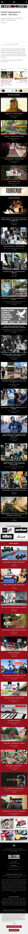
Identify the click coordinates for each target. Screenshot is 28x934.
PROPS (20, 902)
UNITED (11, 905)
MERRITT (8, 902)
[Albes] (7, 536)
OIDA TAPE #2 (23, 80)
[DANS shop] (21, 530)
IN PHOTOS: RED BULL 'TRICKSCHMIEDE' (14, 246)
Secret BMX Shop (19, 913)
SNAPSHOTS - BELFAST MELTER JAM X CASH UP (14, 381)
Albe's (2, 911)
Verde (6, 61)
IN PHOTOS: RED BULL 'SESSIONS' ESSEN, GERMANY (14, 272)
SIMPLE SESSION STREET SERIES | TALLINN (14, 675)
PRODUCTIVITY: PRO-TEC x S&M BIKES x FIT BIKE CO (14, 299)
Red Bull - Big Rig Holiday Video (14, 136)
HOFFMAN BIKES (4, 901)
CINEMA (23, 898)
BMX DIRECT (10, 898)
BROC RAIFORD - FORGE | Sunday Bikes (14, 562)
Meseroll (3, 913)
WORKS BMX (19, 905)
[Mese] (21, 536)
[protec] (7, 823)
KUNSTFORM (19, 901)
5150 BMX (19, 911)
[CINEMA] (7, 835)
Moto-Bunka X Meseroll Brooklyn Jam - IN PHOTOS (14, 408)
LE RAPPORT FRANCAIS (14, 720)
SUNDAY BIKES (17, 903)
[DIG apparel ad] (14, 90)
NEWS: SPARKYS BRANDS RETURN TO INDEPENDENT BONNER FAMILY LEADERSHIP (14, 327)
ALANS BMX (4, 898)
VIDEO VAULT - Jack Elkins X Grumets (6, 81)
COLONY (4, 899)
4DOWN (24, 905)
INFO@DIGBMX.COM (15, 869)
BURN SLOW (18, 898)
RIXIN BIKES (4, 903)
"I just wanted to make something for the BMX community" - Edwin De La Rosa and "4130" (14, 436)
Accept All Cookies (14, 930)
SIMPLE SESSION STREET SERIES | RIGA (14, 584)
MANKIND (3, 902)
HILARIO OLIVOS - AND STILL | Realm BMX (14, 811)
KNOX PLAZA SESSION (14, 652)
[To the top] (14, 845)
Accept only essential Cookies (14, 926)
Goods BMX (24, 911)
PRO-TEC (25, 902)
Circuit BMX (7, 911)
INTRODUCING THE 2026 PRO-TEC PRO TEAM (14, 490)
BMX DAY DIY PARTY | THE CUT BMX (14, 698)
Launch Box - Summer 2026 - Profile (14, 743)
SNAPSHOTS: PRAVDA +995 (14, 515)
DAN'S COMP (16, 899)
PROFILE (16, 902)
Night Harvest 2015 (14, 181)
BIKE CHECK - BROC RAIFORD (14, 765)
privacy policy (12, 920)
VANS (14, 905)
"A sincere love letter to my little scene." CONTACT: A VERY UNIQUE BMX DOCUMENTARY (14, 463)
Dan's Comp (13, 911)
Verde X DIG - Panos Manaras (14, 113)
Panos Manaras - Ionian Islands (14, 159)
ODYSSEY (12, 902)
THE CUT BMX (10, 899)
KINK (15, 901)
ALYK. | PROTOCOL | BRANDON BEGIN (14, 788)
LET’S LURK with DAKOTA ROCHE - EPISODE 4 (14, 607)
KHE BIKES (11, 901)
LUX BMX (24, 901)
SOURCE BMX (10, 903)
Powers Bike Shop (10, 913)
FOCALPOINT (22, 899)
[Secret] (7, 530)
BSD (14, 898)
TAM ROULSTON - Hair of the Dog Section (14, 630)
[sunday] (14, 6)
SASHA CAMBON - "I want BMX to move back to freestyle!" (14, 220)
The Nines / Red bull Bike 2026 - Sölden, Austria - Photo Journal (14, 355)
